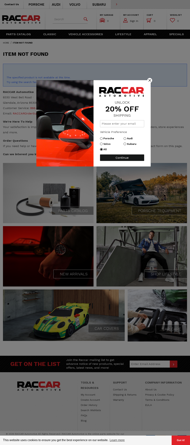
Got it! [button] (181, 440)
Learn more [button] (117, 440)
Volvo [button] (108, 143)
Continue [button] (122, 157)
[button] (149, 80)
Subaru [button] (132, 143)
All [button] (106, 149)
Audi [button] (131, 138)
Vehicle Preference (113, 132)
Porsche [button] (109, 138)
